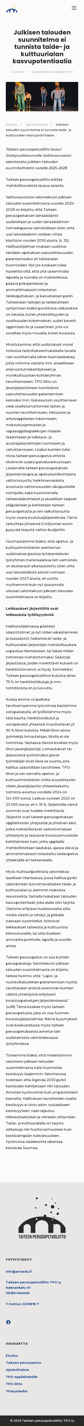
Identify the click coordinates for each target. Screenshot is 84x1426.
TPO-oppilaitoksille (21, 1377)
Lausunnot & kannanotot (52, 72)
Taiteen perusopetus (23, 1363)
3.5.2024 (17, 72)
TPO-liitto (14, 1384)
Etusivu (12, 1356)
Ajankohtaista (17, 1370)
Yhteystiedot (17, 1391)
